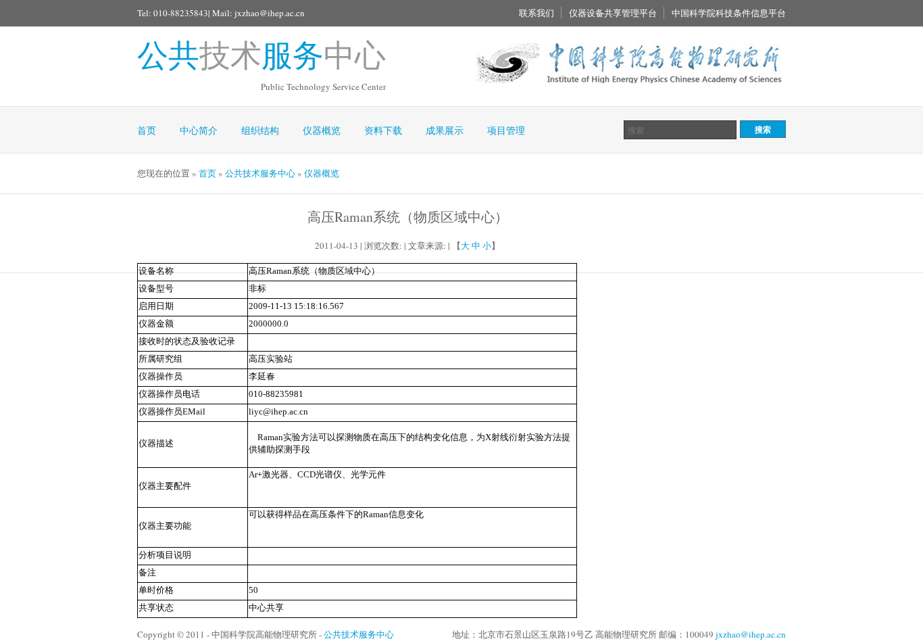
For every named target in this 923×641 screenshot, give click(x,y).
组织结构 (260, 130)
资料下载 (383, 130)
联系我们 (536, 13)
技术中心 (261, 54)
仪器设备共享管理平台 (613, 13)
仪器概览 (322, 130)
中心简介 (199, 130)
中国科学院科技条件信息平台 (729, 13)
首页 (146, 130)
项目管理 (506, 130)
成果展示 (445, 130)
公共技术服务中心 (260, 173)
